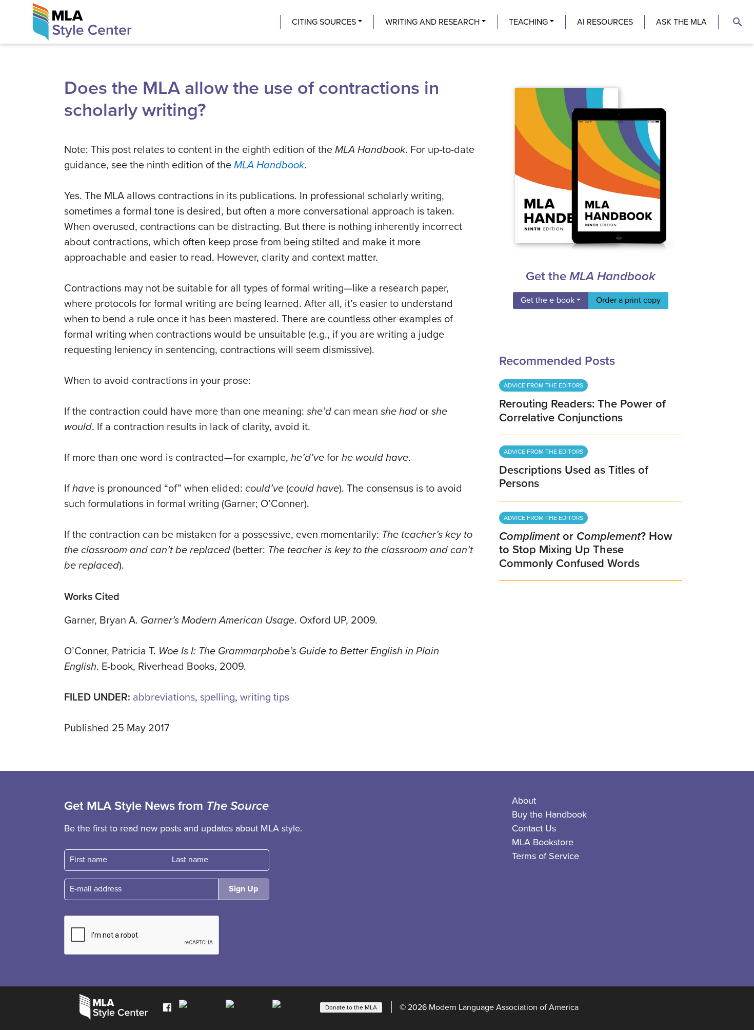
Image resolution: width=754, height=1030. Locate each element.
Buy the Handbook (549, 814)
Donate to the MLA (351, 1007)
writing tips (264, 697)
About (524, 800)
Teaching (528, 22)
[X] (246, 1006)
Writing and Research (432, 22)
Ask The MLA (681, 22)
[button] (737, 22)
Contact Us (534, 828)
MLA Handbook (269, 165)
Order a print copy (628, 300)
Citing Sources (324, 22)
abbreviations (164, 697)
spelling (217, 697)
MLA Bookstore (542, 842)
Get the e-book (547, 300)
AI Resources (605, 22)
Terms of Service (545, 856)
